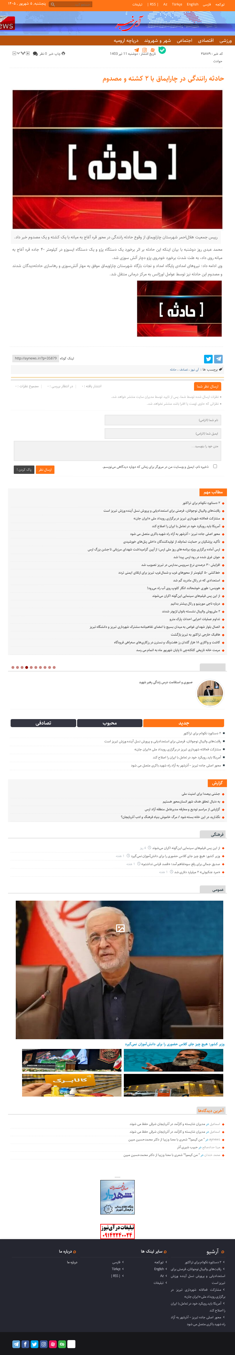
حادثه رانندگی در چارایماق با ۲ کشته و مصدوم (163, 78)
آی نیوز (195, 369)
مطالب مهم (213, 492)
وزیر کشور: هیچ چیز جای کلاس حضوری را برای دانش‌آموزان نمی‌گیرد (175, 856)
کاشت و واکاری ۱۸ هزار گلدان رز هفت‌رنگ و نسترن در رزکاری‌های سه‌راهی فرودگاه (167, 642)
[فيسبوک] (25, 1344)
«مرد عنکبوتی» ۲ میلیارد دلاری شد (197, 872)
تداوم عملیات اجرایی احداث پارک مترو (195, 619)
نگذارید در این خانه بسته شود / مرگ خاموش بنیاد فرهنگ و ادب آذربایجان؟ (170, 817)
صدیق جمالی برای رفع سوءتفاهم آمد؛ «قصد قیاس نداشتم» (180, 864)
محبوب (110, 723)
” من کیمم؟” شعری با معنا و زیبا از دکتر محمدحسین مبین (166, 1139)
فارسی (207, 4)
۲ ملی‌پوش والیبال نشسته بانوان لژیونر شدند (191, 611)
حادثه (173, 369)
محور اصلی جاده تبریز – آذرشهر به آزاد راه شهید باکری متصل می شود (175, 534)
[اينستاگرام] (44, 1344)
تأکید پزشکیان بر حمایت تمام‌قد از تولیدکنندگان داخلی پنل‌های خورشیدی (171, 541)
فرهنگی (217, 834)
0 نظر (43, 54)
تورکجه (220, 4)
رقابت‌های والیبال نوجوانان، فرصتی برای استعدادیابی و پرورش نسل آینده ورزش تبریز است (161, 510)
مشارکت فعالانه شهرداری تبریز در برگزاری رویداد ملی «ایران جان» (177, 518)
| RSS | (153, 4)
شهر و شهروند (157, 40)
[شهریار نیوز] (117, 1213)
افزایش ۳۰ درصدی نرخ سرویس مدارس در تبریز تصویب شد (180, 565)
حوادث (217, 61)
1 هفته (120, 856)
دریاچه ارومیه (126, 40)
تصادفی (43, 723)
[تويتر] (208, 359)
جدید (184, 723)
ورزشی (226, 40)
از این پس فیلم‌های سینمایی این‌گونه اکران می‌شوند (186, 596)
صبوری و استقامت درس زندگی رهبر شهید (166, 682)
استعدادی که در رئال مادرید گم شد (196, 580)
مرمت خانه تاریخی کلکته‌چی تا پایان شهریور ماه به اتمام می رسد (178, 650)
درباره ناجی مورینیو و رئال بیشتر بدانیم (195, 603)
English (192, 4)
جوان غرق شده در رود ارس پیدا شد (196, 557)
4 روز (143, 848)
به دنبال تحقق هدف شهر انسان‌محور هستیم (191, 801)
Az (165, 4)
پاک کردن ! (24, 469)
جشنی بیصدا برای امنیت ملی (201, 794)
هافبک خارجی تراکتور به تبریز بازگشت (195, 634)
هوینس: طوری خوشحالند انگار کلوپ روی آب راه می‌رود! (183, 588)
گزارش (217, 783)
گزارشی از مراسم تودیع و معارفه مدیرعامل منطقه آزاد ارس (182, 809)
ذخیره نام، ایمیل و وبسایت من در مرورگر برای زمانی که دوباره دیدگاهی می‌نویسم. (155, 467)
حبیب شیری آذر (187, 1147)
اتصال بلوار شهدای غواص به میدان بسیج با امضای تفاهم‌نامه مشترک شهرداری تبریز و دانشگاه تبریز (155, 627)
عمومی (218, 889)
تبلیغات (137, 4)
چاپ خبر (55, 54)
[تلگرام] (218, 359)
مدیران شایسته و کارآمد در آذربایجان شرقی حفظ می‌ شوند (167, 1124)
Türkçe (177, 4)
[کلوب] (62, 1344)
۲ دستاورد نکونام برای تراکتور (201, 503)
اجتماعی (184, 40)
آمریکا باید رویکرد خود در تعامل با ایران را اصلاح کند (186, 526)
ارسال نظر (45, 469)
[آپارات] (53, 1344)
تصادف (183, 369)
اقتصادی (206, 40)
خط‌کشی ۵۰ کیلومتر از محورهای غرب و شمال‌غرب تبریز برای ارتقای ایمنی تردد (169, 572)
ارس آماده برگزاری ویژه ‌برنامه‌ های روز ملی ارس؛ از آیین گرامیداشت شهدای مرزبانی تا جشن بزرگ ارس (154, 549)
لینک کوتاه (67, 358)
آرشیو (213, 1251)
